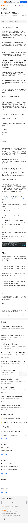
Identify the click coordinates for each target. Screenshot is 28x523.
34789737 (3, 339)
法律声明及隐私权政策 (6, 512)
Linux (17, 315)
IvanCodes (3, 348)
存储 (22, 315)
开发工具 (8, 315)
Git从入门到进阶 (5, 448)
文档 (2, 506)
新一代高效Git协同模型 (6, 464)
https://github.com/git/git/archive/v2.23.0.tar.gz (13, 198)
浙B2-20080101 (16, 515)
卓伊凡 (2, 374)
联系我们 (14, 503)
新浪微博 (9, 498)
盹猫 (2, 409)
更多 (2, 454)
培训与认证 (16, 506)
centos (3, 483)
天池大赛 (11, 506)
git (13, 315)
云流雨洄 (3, 331)
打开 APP (23, 2)
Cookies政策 (14, 512)
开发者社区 (6, 506)
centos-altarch (4, 488)
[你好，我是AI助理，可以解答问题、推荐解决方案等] (19, 5)
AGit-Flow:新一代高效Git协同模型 (9, 466)
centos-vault (4, 485)
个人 (25, 9)
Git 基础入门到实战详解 (7, 450)
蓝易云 (2, 357)
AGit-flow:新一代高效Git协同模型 (9, 469)
